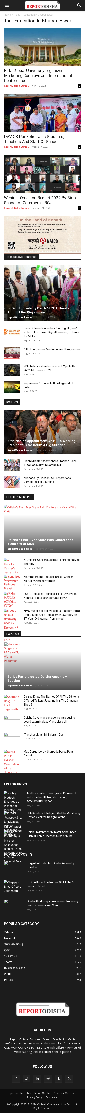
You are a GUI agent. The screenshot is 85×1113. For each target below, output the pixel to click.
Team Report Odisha (38, 1093)
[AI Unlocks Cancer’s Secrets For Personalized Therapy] (12, 570)
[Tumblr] (58, 1079)
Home (7, 14)
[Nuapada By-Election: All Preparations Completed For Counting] (12, 482)
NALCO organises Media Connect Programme (52, 349)
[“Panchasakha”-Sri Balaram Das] (12, 742)
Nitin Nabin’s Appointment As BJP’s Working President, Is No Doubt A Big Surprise (41, 443)
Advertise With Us (64, 1093)
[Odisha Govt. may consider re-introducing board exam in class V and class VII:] (12, 721)
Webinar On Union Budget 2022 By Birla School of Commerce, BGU (40, 200)
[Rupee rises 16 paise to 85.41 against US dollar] (12, 387)
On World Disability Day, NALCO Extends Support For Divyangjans (38, 310)
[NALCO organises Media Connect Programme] (12, 353)
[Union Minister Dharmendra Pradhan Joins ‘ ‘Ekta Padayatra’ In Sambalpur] (12, 465)
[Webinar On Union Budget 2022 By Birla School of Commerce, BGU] (42, 174)
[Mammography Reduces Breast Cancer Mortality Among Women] (12, 591)
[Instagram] (26, 1078)
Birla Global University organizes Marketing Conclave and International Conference (38, 75)
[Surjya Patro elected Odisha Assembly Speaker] (42, 666)
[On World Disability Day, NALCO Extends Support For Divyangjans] (42, 293)
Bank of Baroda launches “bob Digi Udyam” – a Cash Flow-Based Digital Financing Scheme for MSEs (51, 332)
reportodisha (15, 1093)
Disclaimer (52, 1097)
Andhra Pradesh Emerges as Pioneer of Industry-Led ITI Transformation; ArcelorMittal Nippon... (51, 797)
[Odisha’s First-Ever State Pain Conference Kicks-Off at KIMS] (42, 529)
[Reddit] (48, 1079)
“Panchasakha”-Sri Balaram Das (44, 734)
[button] (6, 5)
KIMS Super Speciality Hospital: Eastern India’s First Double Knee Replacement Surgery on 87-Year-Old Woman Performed (52, 614)
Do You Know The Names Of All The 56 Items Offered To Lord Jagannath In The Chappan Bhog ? (52, 700)
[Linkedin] (37, 1079)
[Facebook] (16, 1079)
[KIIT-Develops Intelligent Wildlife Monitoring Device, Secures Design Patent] (14, 823)
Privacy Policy (34, 1097)
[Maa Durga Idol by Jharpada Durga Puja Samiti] (12, 762)
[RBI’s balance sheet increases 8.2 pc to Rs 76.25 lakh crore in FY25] (12, 370)
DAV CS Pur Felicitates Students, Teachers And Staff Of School (34, 139)
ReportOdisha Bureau (16, 85)
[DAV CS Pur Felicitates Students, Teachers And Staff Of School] (42, 113)
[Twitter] (69, 1079)
